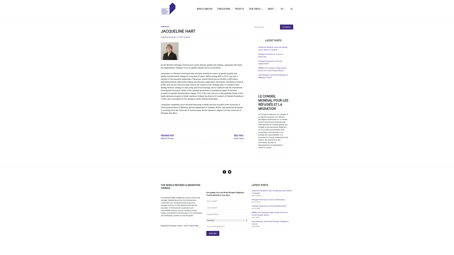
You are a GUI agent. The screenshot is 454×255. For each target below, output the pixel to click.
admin (188, 37)
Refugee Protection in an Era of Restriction (268, 200)
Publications (223, 8)
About (271, 8)
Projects (239, 8)
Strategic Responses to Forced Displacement (269, 206)
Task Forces (255, 8)
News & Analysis (205, 8)
